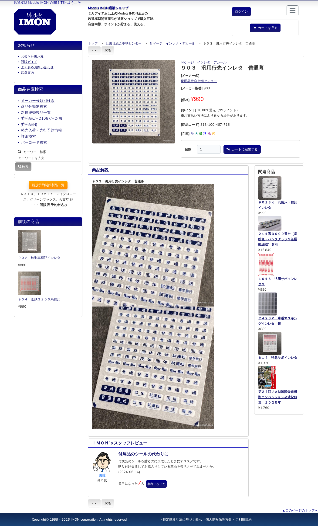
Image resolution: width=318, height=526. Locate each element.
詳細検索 (28, 136)
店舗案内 (27, 72)
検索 (25, 166)
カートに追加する (244, 149)
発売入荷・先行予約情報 (41, 130)
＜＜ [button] (94, 50)
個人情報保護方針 (219, 519)
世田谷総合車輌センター (124, 43)
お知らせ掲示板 (32, 56)
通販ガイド (29, 61)
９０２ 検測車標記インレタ (39, 257)
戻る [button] (108, 50)
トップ (93, 43)
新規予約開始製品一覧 (48, 185)
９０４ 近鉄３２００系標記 (39, 299)
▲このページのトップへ (300, 510)
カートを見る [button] (266, 27)
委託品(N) (29, 124)
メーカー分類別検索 (37, 100)
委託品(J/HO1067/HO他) (41, 118)
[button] (241, 11)
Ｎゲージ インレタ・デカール (172, 43)
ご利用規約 (243, 519)
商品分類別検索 (34, 106)
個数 (188, 149)
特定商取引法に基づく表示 (182, 519)
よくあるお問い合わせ (37, 67)
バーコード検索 (34, 142)
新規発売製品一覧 (36, 112)
